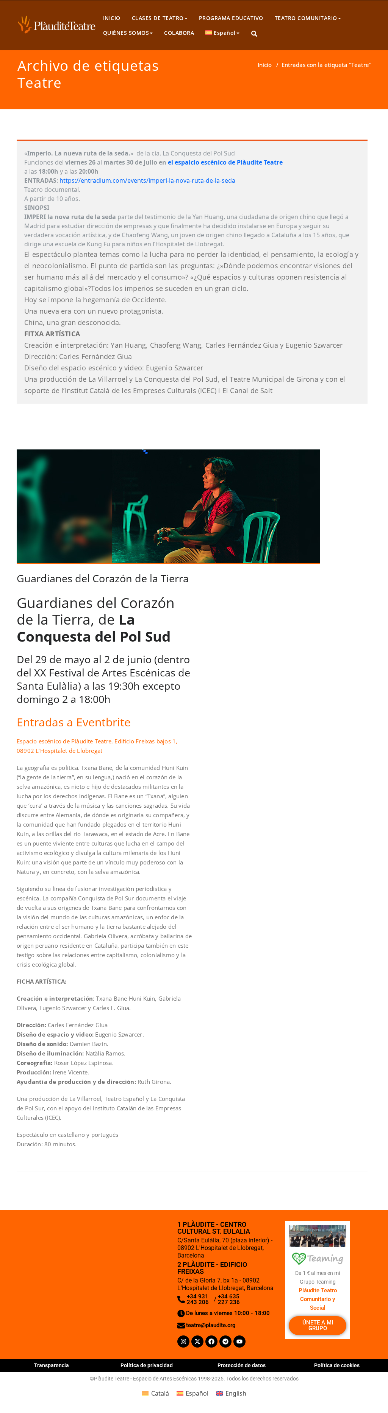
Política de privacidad (146, 1365)
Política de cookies (337, 1365)
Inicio (265, 64)
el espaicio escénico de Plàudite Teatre (224, 162)
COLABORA (179, 32)
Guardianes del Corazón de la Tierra (103, 578)
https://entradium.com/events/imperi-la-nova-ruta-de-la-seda (147, 180)
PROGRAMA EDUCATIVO (231, 18)
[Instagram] (183, 1341)
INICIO (111, 18)
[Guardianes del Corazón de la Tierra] (168, 509)
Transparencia (51, 1365)
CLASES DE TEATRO (158, 18)
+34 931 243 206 (198, 1299)
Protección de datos (241, 1365)
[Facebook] (211, 1341)
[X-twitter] (197, 1341)
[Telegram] (225, 1341)
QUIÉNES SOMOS (126, 32)
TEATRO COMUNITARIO (306, 18)
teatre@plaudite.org (211, 1325)
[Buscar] (254, 34)
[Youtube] (239, 1341)
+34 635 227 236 (229, 1299)
